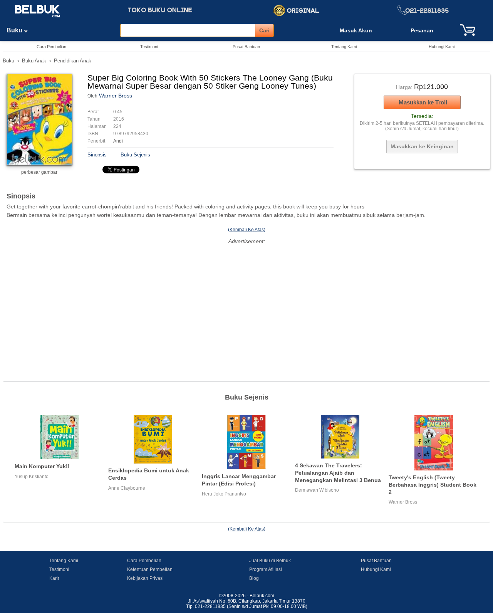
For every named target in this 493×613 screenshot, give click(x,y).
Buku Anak (34, 61)
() (246, 229)
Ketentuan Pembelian (150, 569)
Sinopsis (97, 155)
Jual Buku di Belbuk (270, 560)
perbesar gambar (39, 172)
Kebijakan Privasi (145, 578)
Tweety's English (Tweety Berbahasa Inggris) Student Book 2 (432, 484)
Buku (15, 30)
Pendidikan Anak (72, 61)
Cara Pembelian (51, 46)
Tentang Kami (344, 46)
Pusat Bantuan (246, 46)
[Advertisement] (246, 300)
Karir (54, 578)
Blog (254, 578)
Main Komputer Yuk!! (42, 466)
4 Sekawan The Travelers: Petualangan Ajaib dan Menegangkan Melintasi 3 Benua (338, 472)
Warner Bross (115, 95)
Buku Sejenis (135, 155)
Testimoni (149, 46)
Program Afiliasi (265, 569)
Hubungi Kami (441, 46)
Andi (118, 141)
